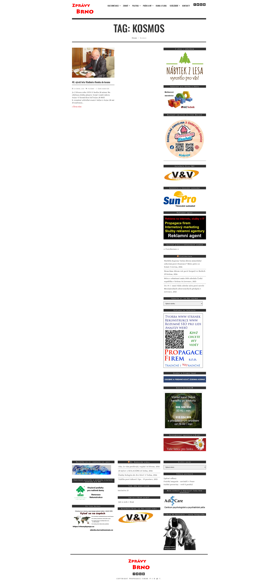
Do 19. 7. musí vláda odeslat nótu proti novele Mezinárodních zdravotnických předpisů (184, 287)
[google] (201, 4)
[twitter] (198, 4)
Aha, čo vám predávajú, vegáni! (132, 466)
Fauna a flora (161, 6)
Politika (135, 6)
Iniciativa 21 (123, 490)
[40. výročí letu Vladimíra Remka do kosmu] (93, 63)
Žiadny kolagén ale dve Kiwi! (131, 475)
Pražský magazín (171, 481)
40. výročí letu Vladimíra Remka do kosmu (91, 82)
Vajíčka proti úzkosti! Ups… (130, 479)
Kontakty (186, 6)
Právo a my (147, 6)
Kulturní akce (113, 6)
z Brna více (76, 106)
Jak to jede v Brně (126, 502)
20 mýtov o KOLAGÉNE (129, 470)
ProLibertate (186, 256)
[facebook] (195, 4)
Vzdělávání (174, 6)
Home (134, 37)
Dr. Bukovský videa (140, 462)
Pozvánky (91, 89)
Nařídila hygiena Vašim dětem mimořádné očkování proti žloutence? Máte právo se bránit (183, 263)
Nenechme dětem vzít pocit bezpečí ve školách (184, 271)
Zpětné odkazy (170, 478)
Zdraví (125, 6)
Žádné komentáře (103, 89)
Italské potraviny (171, 484)
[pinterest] (204, 4)
